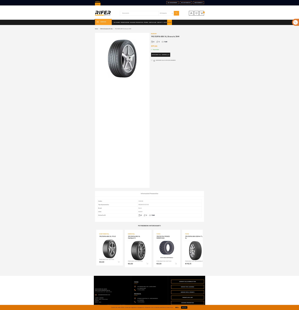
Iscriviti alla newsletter (187, 281)
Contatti (160, 22)
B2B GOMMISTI (199, 2)
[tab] (149, 193)
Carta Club (152, 22)
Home (96, 29)
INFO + (177, 307)
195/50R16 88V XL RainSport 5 (134, 237)
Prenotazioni (125, 22)
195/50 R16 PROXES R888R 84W (163, 237)
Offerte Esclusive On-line (106, 29)
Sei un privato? (186, 2)
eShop (169, 22)
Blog (165, 22)
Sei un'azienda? (172, 2)
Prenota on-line (187, 297)
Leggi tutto (118, 262)
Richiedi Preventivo (136, 22)
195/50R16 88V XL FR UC (107, 236)
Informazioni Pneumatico (149, 193)
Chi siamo (117, 22)
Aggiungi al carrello (160, 54)
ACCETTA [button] (184, 307)
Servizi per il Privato (187, 292)
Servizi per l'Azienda (187, 286)
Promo (146, 22)
